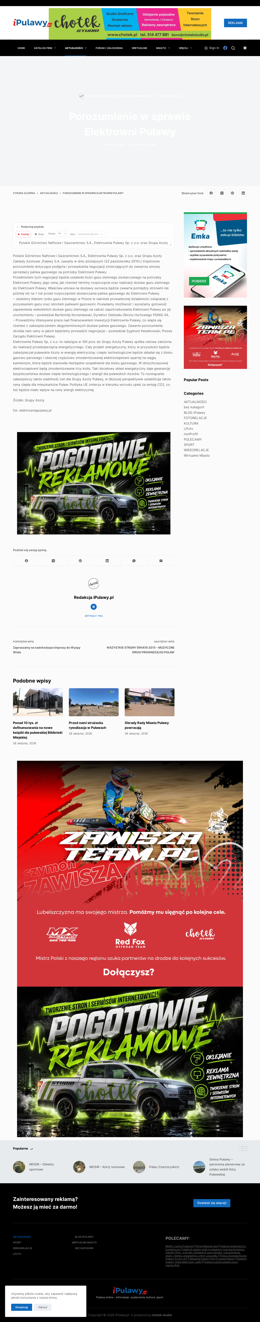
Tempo (51, 233)
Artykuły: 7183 (94, 615)
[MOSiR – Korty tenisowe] (79, 1167)
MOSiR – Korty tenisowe (107, 1167)
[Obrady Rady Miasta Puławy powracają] (149, 702)
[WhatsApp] (134, 561)
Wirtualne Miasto (197, 455)
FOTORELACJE (195, 418)
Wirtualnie (139, 48)
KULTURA (191, 423)
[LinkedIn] (243, 193)
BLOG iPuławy (194, 413)
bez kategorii (194, 407)
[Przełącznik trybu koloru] (245, 48)
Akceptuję (21, 1307)
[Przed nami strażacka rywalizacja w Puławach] (94, 702)
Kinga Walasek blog (207, 1246)
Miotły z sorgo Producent (180, 1246)
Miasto (161, 48)
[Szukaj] (233, 48)
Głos (72, 234)
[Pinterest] (232, 193)
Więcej (183, 48)
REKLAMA (235, 23)
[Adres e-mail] (161, 561)
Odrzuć (42, 1307)
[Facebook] (225, 48)
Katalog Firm (43, 48)
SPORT (189, 445)
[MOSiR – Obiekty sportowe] (19, 1167)
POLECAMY (193, 439)
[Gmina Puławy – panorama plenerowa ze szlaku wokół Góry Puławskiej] (199, 1167)
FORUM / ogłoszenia (109, 48)
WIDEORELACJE (196, 450)
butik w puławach (212, 1249)
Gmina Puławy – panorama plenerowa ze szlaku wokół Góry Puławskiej (227, 1166)
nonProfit (191, 434)
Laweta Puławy (226, 1258)
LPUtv (188, 429)
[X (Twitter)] (222, 193)
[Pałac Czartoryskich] (139, 1167)
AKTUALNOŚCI (74, 48)
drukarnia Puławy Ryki (202, 1258)
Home (21, 48)
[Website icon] (94, 607)
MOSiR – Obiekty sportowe (41, 1166)
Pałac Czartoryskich (164, 1167)
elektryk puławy (192, 1249)
